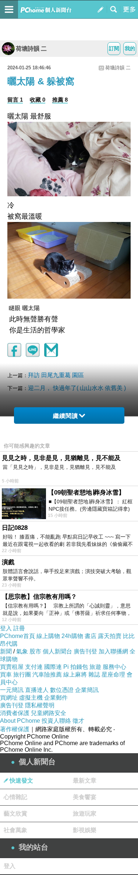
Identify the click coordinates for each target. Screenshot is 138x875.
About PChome (20, 721)
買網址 (9, 697)
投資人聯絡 (56, 721)
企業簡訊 (87, 690)
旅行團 (22, 674)
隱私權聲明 (39, 705)
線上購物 (48, 636)
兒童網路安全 (48, 713)
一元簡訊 (12, 690)
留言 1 (15, 99)
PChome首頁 (17, 636)
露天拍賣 (109, 636)
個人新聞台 (57, 651)
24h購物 (72, 636)
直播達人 (37, 690)
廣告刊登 (85, 651)
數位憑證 (62, 690)
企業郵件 (56, 697)
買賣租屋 (12, 667)
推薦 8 (60, 99)
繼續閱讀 (65, 416)
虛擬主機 (31, 697)
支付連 (34, 667)
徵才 (78, 721)
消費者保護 (14, 713)
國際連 (53, 667)
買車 (6, 674)
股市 (35, 651)
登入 (6, 628)
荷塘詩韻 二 (31, 48)
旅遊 (95, 667)
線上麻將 (75, 674)
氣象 (22, 651)
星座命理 (113, 674)
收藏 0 (37, 99)
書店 (90, 636)
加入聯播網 (113, 651)
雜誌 (94, 674)
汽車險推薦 (47, 674)
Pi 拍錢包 (75, 667)
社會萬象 (15, 830)
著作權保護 (14, 729)
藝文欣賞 (15, 813)
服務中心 (114, 667)
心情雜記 (15, 797)
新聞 (6, 651)
